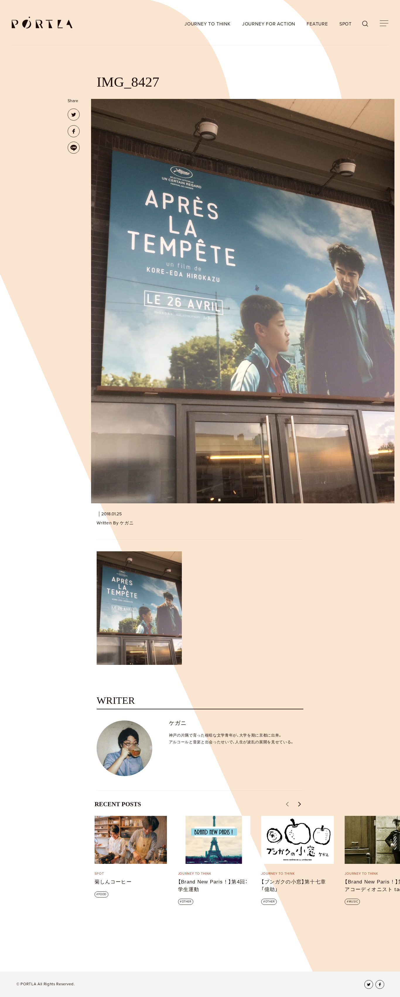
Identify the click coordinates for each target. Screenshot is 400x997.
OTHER (186, 901)
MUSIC (353, 901)
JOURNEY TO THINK (207, 24)
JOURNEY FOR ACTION (268, 24)
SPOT (345, 24)
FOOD (102, 894)
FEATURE (317, 24)
